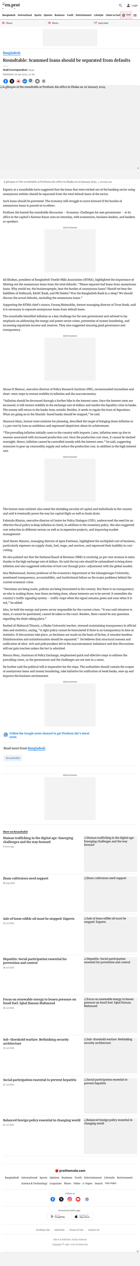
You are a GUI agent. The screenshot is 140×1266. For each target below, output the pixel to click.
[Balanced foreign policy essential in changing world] (110, 1136)
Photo (67, 1183)
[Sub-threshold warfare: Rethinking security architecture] (110, 1055)
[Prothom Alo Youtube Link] (79, 1199)
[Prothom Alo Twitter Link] (63, 1199)
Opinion (48, 15)
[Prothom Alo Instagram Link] (71, 1199)
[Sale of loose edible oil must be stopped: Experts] (110, 934)
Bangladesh (8, 15)
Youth (70, 15)
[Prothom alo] (11, 5)
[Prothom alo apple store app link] (82, 1217)
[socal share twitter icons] (12, 83)
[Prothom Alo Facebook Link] (54, 1199)
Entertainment (84, 15)
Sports (37, 15)
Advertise (59, 1230)
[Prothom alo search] (120, 5)
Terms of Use (76, 1230)
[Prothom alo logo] (70, 1171)
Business (60, 15)
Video (77, 1183)
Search (99, 1183)
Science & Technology (34, 1183)
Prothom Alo (43, 1230)
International (25, 15)
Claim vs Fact (113, 15)
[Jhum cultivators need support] (110, 894)
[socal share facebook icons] (6, 83)
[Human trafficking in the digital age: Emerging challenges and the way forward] (110, 854)
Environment (125, 1177)
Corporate (56, 1183)
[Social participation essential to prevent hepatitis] (110, 1096)
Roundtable (13, 758)
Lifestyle (98, 15)
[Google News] (87, 1199)
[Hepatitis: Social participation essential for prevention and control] (110, 975)
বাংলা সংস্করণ (110, 1183)
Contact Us (93, 1230)
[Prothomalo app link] (58, 1217)
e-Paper (87, 1183)
